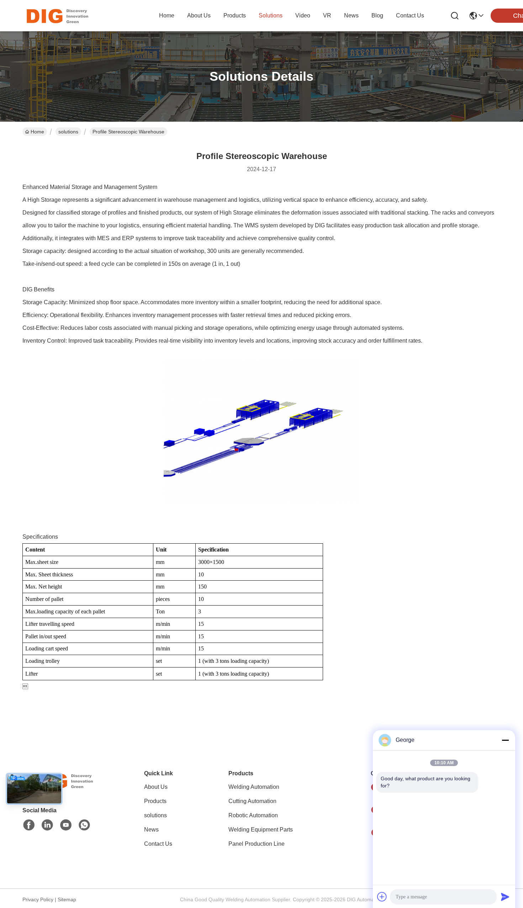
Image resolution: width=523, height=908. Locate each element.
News (151, 830)
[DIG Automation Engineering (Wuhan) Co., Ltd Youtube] (65, 825)
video (302, 15)
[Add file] (382, 896)
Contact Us (158, 844)
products (234, 15)
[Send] (505, 896)
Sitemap (67, 899)
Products (155, 801)
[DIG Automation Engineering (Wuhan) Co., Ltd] (57, 15)
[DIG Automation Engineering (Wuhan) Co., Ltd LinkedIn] (47, 825)
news (351, 15)
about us (199, 15)
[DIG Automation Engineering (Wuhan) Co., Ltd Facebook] (28, 825)
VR (327, 15)
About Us (156, 787)
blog (377, 15)
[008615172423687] (84, 825)
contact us (410, 15)
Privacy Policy (37, 899)
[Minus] (505, 740)
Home (166, 15)
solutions (270, 15)
